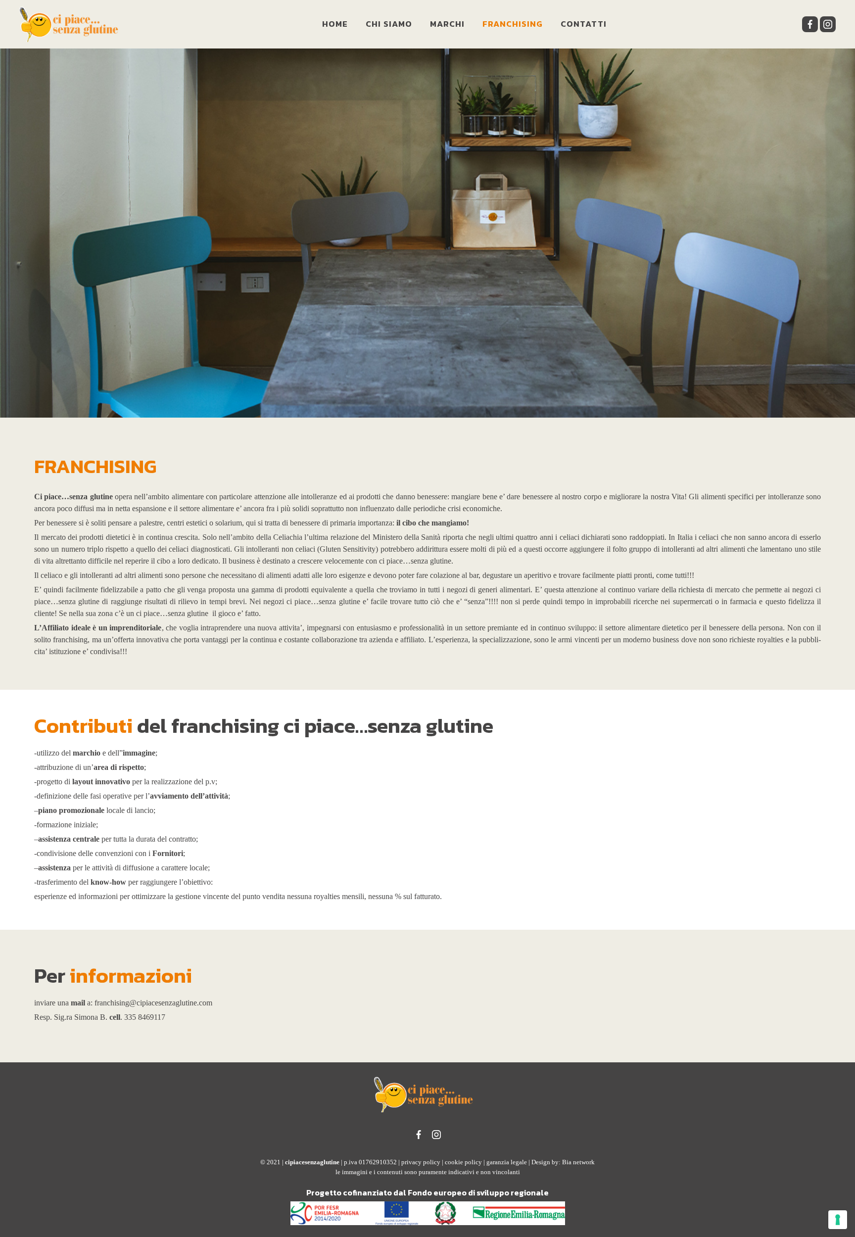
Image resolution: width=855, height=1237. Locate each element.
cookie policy (463, 1162)
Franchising (512, 23)
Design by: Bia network (563, 1162)
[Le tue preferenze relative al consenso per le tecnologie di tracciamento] (837, 1219)
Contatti (584, 23)
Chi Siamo (389, 23)
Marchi (447, 23)
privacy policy (420, 1162)
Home (335, 23)
